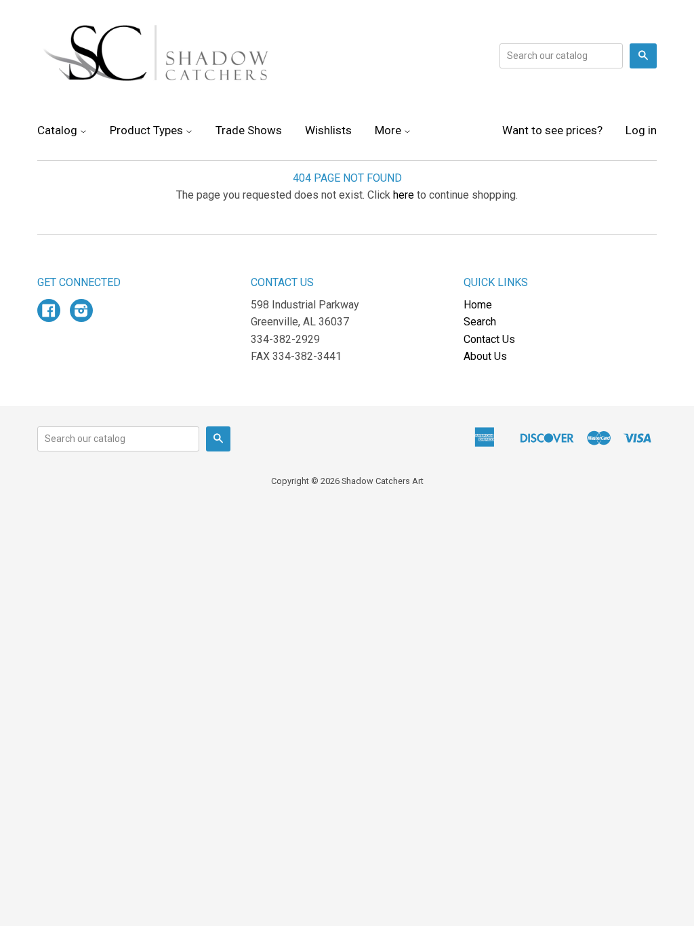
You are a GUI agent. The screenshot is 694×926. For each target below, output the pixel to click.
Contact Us (489, 339)
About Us (485, 356)
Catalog (58, 130)
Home (478, 304)
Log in (641, 130)
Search (480, 321)
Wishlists (328, 130)
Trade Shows (249, 130)
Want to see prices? (552, 130)
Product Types (148, 130)
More (389, 130)
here (403, 194)
